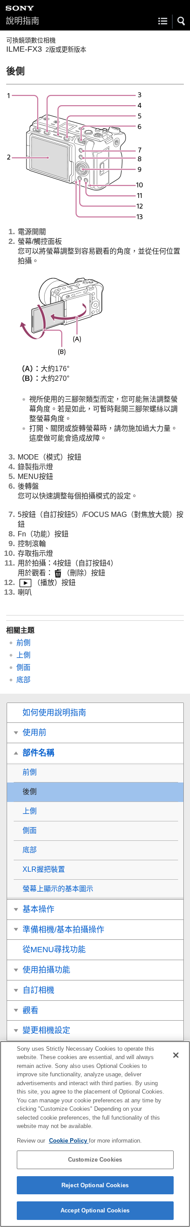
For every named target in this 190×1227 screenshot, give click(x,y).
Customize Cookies (95, 1159)
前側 (23, 642)
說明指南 (22, 21)
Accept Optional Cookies (95, 1210)
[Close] (176, 1055)
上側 (23, 655)
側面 (23, 667)
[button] (181, 21)
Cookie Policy (69, 1140)
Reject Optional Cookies (95, 1185)
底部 (23, 680)
